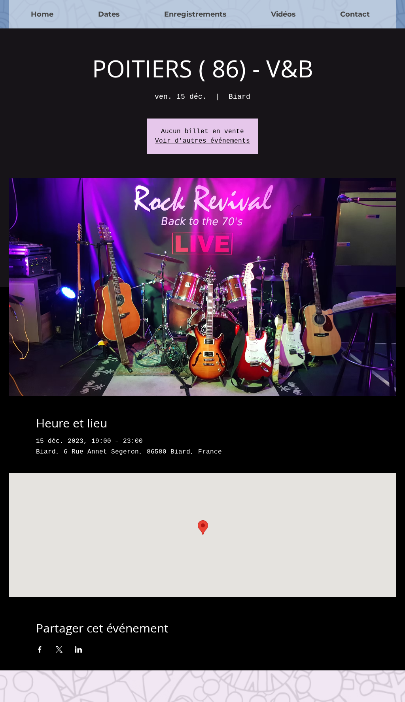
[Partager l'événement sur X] (59, 649)
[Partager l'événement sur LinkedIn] (78, 649)
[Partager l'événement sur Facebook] (40, 649)
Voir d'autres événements (202, 141)
